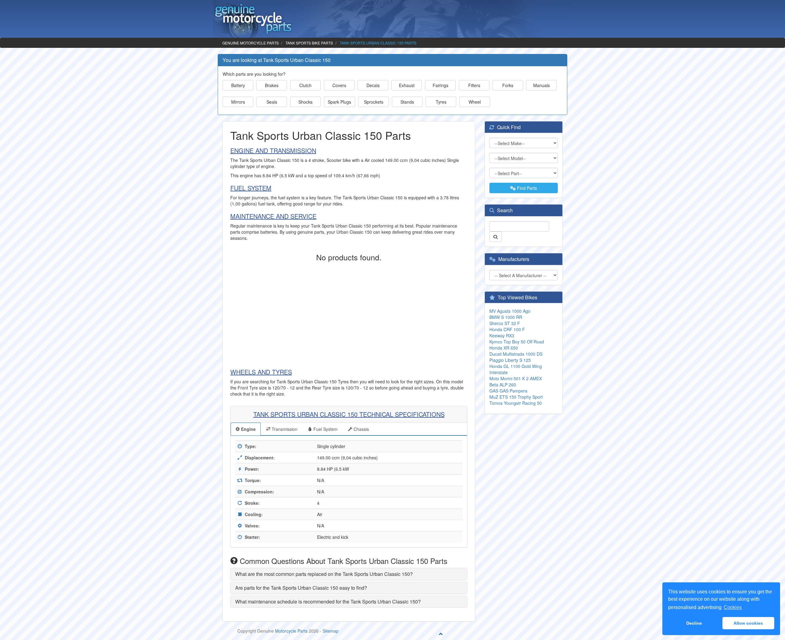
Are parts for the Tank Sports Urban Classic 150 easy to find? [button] (301, 587)
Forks (507, 85)
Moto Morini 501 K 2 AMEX (515, 378)
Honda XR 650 (503, 348)
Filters (474, 85)
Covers (339, 85)
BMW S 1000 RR (505, 317)
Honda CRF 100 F (507, 329)
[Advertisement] (349, 313)
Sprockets (373, 102)
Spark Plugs (339, 102)
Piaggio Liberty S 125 (510, 360)
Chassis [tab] (360, 429)
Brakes (271, 85)
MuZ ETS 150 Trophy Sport (516, 397)
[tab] (349, 574)
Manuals (541, 85)
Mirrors (238, 102)
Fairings (440, 85)
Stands (407, 102)
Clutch (305, 85)
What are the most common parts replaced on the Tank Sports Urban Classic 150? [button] (324, 573)
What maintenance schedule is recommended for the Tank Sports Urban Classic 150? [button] (328, 601)
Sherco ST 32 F (504, 323)
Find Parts (526, 188)
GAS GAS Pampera (508, 391)
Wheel (475, 102)
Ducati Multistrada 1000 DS (515, 354)
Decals (373, 85)
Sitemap (331, 631)
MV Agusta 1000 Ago (509, 311)
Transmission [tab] (283, 429)
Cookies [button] (733, 607)
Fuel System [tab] (325, 429)
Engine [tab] (248, 429)
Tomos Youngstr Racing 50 (515, 403)
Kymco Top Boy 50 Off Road (516, 342)
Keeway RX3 (501, 335)
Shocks (305, 102)
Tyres (441, 102)
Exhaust (407, 85)
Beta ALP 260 (502, 384)
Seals (271, 102)
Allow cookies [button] (748, 623)
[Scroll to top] (441, 634)
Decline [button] (694, 623)
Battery (238, 85)
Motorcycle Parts (291, 631)
